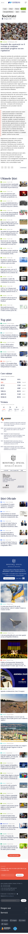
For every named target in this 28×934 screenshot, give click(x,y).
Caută (23, 900)
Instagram (5, 167)
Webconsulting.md (10, 896)
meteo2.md (12, 404)
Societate (9, 16)
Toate (4, 9)
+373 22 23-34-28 (6, 885)
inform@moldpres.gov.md (9, 889)
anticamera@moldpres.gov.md (10, 888)
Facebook (2, 167)
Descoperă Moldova (8, 12)
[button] (24, 330)
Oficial (10, 9)
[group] (14, 326)
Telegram (12, 167)
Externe (23, 12)
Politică (17, 9)
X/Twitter (8, 167)
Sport (17, 12)
